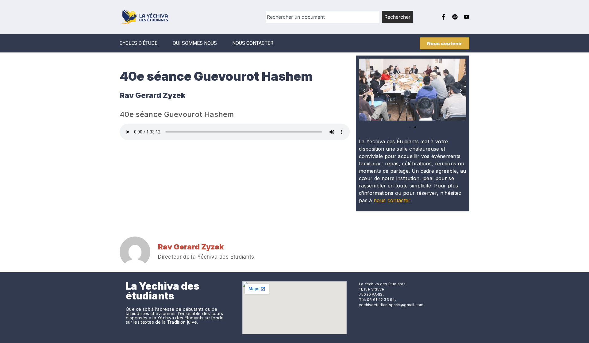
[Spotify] (455, 17)
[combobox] (322, 17)
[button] (364, 90)
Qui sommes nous (195, 43)
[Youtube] (466, 17)
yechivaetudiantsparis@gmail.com (391, 305)
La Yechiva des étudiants (162, 291)
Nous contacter (252, 43)
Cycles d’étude (138, 43)
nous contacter (392, 200)
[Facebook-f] (443, 17)
